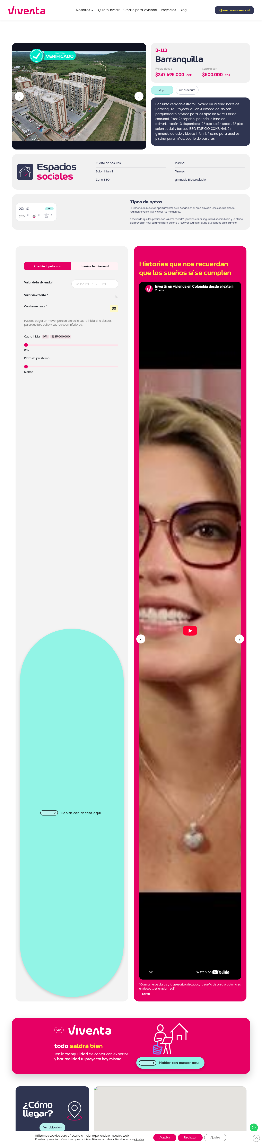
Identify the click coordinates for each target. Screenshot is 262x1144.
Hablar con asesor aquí (81, 813)
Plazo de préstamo (37, 358)
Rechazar (190, 1137)
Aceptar (164, 1137)
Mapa (162, 90)
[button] (234, 10)
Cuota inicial (47, 336)
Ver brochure (187, 90)
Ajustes (215, 1137)
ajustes (139, 1139)
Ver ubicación (52, 1127)
